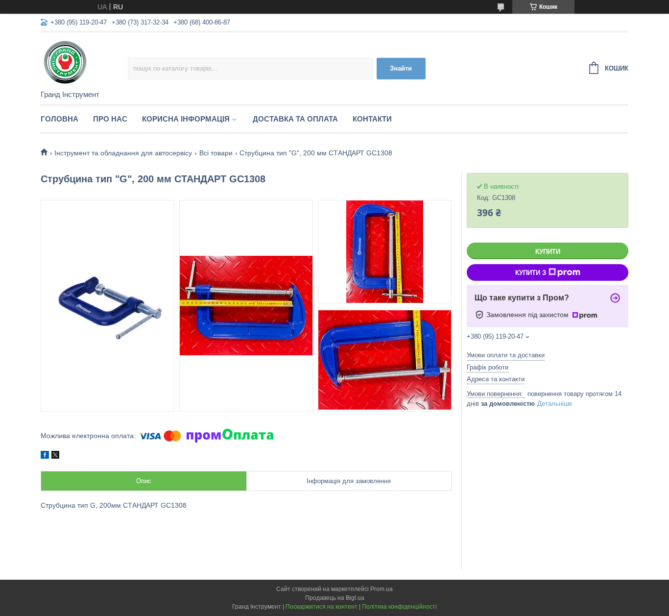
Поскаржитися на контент (322, 606)
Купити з (530, 272)
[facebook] (45, 456)
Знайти (401, 68)
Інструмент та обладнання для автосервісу (123, 153)
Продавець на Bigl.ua (334, 597)
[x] (55, 456)
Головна (59, 119)
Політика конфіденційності (399, 606)
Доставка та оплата (295, 119)
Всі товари (216, 153)
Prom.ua (381, 589)
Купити (547, 251)
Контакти (372, 119)
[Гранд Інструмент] (84, 61)
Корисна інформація (186, 119)
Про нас (110, 119)
